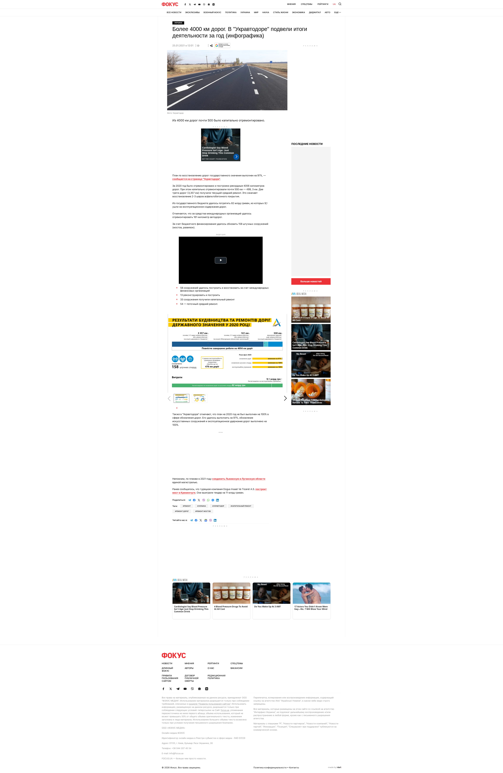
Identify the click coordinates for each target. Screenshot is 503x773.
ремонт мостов (203, 511)
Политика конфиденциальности (270, 767)
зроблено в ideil (334, 767)
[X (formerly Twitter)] (190, 4)
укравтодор (218, 506)
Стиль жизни (280, 12)
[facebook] (163, 689)
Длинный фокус (167, 669)
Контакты (294, 767)
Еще (336, 12)
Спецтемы (306, 4)
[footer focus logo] (174, 655)
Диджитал (315, 12)
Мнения (291, 4)
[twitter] (171, 689)
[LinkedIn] (213, 4)
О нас (211, 668)
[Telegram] (194, 4)
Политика (231, 12)
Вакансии (236, 668)
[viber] (192, 689)
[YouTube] (199, 4)
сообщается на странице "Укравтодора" (196, 179)
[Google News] (208, 4)
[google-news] (199, 689)
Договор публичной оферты (191, 678)
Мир (256, 12)
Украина (245, 12)
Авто (327, 12)
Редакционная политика (216, 677)
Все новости (174, 12)
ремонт (187, 506)
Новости (167, 663)
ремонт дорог (182, 511)
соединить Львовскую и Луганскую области (238, 478)
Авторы (189, 668)
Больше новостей (311, 281)
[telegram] (178, 689)
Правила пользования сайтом (170, 678)
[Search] (340, 4)
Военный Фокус (212, 12)
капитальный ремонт (241, 506)
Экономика (298, 12)
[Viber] (204, 4)
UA (334, 4)
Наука (265, 12)
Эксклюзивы (192, 12)
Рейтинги (323, 4)
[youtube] (185, 689)
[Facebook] (185, 4)
